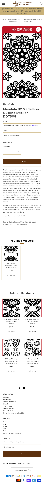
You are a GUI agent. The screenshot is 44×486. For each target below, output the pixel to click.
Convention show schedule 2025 (13, 413)
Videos (5, 426)
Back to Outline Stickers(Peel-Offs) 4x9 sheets (19, 222)
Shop (4, 424)
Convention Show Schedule (12, 433)
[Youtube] (24, 388)
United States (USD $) (21, 470)
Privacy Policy (7, 406)
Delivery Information (9, 401)
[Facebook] (19, 388)
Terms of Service (8, 408)
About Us (6, 397)
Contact (5, 431)
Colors (5, 130)
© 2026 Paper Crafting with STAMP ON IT (16, 463)
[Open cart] (42, 3)
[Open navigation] (4, 3)
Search (5, 428)
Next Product (22, 224)
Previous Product (9, 224)
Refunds (5, 404)
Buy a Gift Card (8, 411)
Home (4, 19)
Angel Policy (7, 399)
